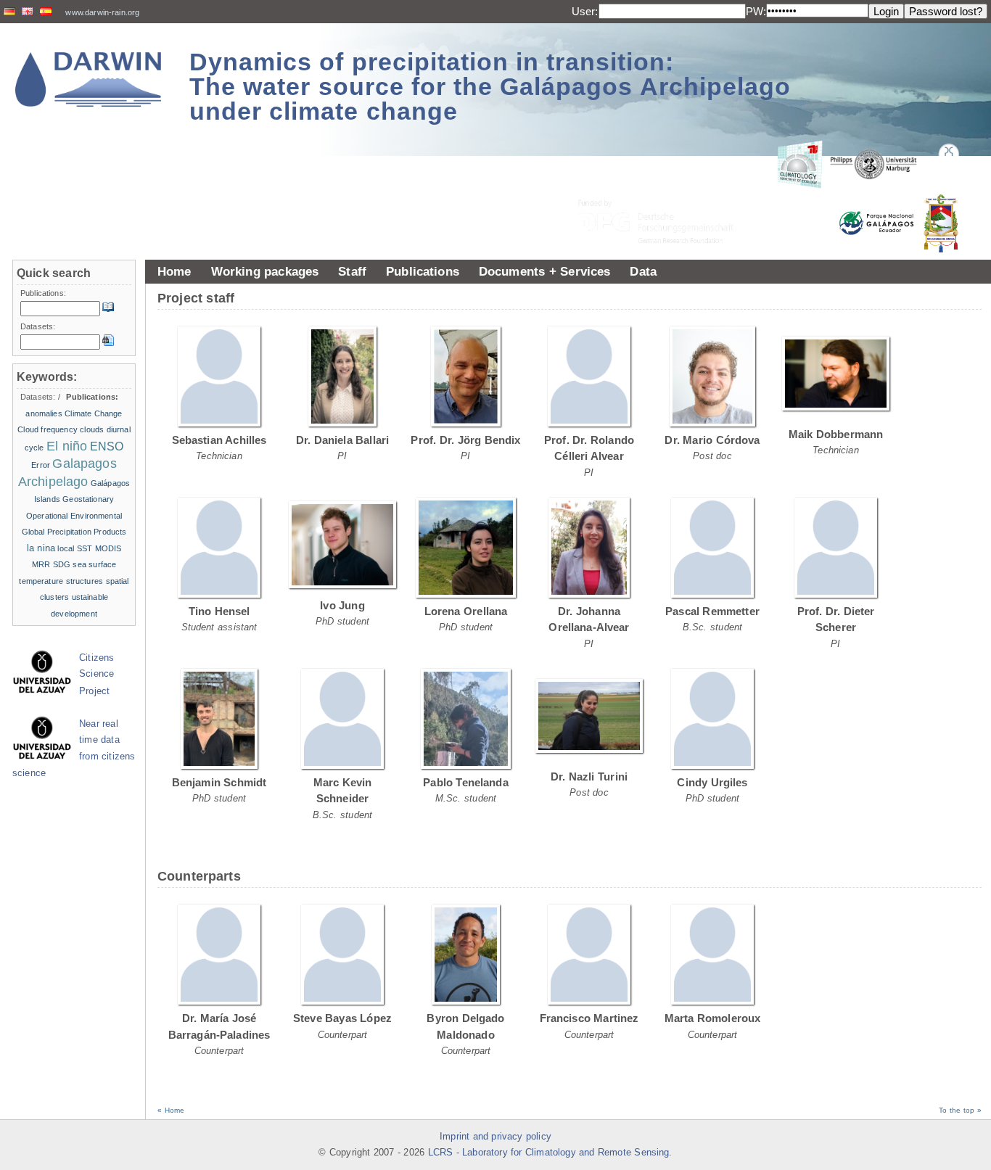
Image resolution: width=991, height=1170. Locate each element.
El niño (66, 446)
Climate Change (93, 413)
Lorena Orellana (466, 611)
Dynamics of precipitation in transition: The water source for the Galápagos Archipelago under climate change (490, 86)
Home (174, 271)
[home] (88, 79)
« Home (170, 1110)
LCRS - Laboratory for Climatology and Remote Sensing (549, 1153)
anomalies (43, 413)
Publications (422, 271)
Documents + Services (545, 271)
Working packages (265, 271)
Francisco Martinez (589, 1018)
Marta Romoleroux (713, 1018)
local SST (74, 548)
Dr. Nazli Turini (589, 776)
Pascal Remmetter (712, 611)
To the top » (960, 1110)
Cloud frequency (47, 429)
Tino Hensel (219, 611)
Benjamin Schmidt (219, 782)
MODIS (108, 548)
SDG (61, 564)
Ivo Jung (342, 605)
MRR (41, 564)
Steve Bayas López (342, 1018)
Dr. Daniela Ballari (342, 440)
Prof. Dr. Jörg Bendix (465, 440)
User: (585, 11)
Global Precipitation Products (74, 531)
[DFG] (664, 189)
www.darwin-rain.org (102, 12)
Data (643, 271)
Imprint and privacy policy (495, 1137)
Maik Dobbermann (836, 434)
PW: (756, 11)
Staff (352, 271)
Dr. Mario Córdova (712, 440)
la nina (41, 548)
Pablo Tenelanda (466, 782)
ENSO (107, 446)
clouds (92, 429)
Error (40, 465)
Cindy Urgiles (712, 782)
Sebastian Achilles (219, 440)
